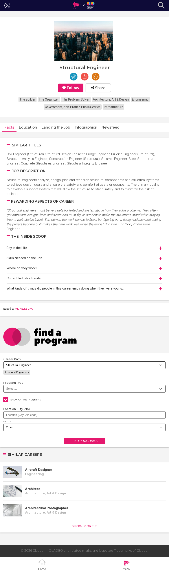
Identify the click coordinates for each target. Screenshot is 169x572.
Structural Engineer (15, 372)
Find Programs (85, 441)
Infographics (86, 127)
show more (83, 526)
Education (28, 127)
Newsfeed (110, 127)
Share (99, 88)
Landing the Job (55, 127)
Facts (9, 127)
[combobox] (84, 415)
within (7, 421)
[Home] (83, 5)
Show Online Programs (25, 399)
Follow (73, 88)
